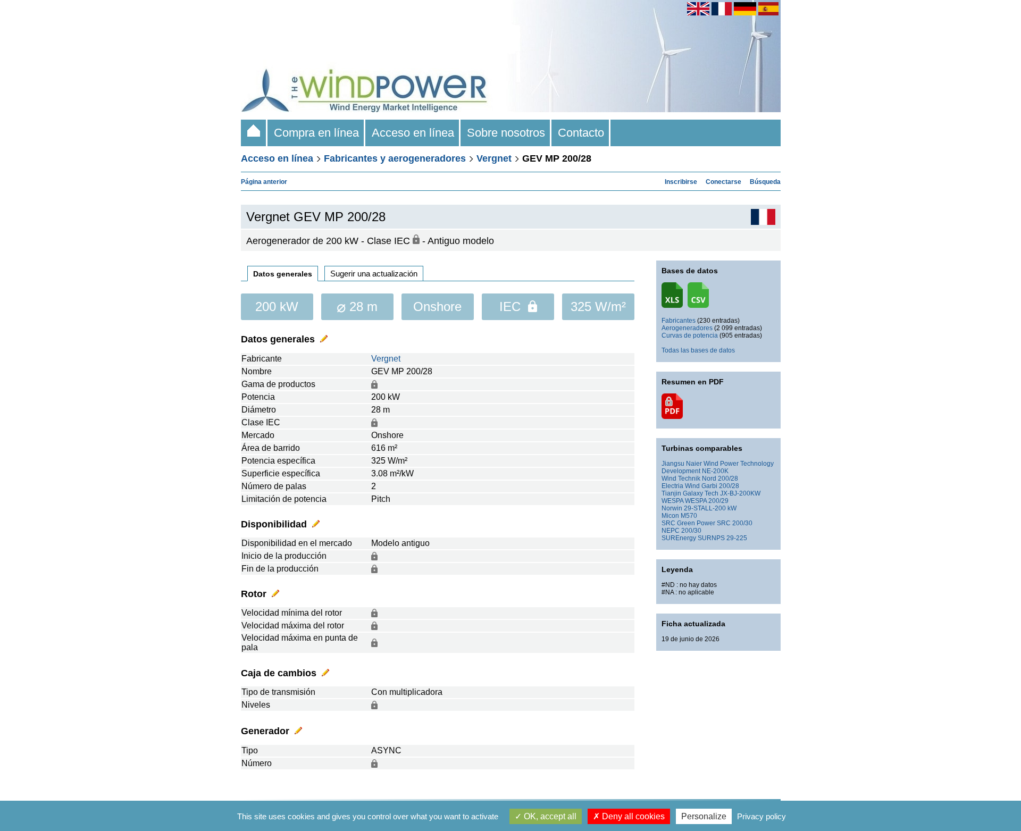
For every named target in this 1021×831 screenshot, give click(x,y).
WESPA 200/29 (707, 501)
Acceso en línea (413, 132)
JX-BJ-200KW (740, 493)
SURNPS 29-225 (722, 538)
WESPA (672, 501)
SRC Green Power (688, 523)
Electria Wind (681, 486)
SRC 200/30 (734, 523)
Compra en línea (316, 132)
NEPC (671, 530)
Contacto (580, 132)
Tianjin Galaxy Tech (690, 493)
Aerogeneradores (687, 328)
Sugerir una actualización (373, 273)
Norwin (672, 508)
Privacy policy (761, 816)
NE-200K (715, 471)
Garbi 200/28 (720, 486)
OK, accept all (549, 816)
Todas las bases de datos (698, 350)
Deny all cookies (632, 816)
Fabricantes (679, 320)
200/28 (728, 478)
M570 (689, 515)
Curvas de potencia (690, 335)
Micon (670, 515)
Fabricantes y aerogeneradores (395, 158)
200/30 (691, 530)
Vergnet (494, 158)
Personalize (703, 816)
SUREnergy (679, 538)
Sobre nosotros (506, 132)
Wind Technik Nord (689, 478)
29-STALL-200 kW (710, 508)
